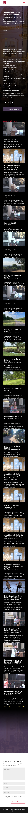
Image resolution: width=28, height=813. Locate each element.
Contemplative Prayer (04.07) (13, 330)
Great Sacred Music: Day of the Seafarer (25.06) (14, 536)
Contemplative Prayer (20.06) (13, 389)
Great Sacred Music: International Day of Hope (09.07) (12, 476)
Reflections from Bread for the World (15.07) (13, 417)
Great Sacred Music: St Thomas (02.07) (13, 506)
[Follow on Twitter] (12, 102)
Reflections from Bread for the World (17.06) (13, 692)
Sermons (17, 141)
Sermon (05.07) (10, 195)
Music (16, 169)
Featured (13, 141)
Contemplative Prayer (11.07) (13, 447)
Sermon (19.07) (10, 139)
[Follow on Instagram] (9, 102)
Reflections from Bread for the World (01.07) (13, 630)
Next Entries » (21, 706)
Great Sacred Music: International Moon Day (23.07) (13, 566)
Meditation (17, 278)
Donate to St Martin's (12, 109)
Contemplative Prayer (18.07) (13, 276)
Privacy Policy (17, 811)
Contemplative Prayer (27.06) (13, 360)
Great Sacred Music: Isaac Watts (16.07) (12, 166)
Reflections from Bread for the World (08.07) (13, 597)
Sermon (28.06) (10, 223)
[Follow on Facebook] (5, 102)
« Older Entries (6, 706)
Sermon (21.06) (10, 249)
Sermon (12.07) (10, 303)
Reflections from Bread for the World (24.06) (13, 661)
